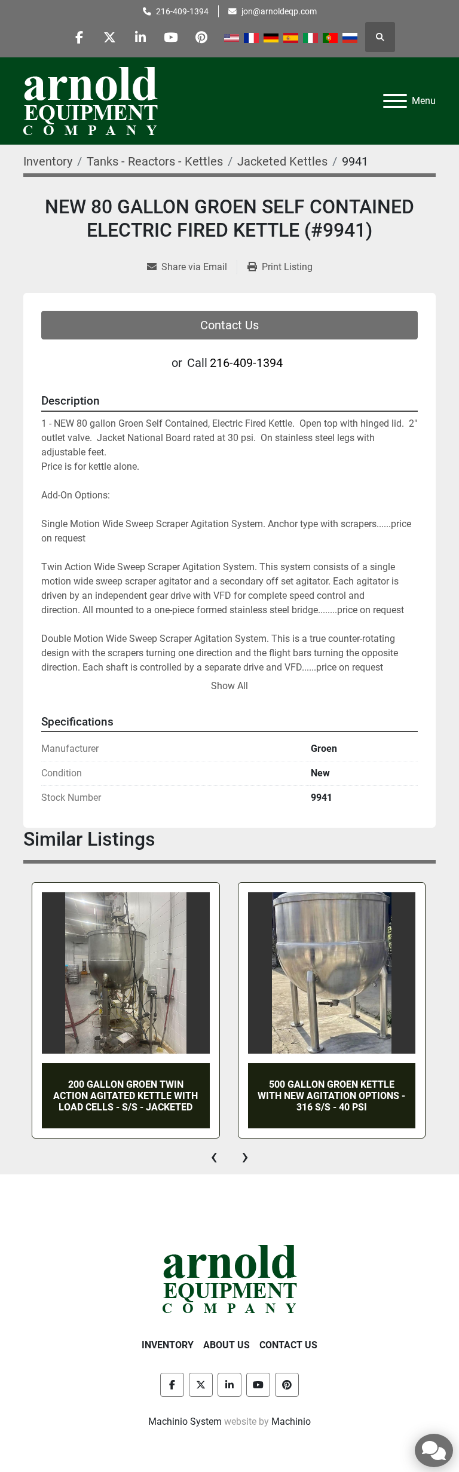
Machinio (291, 1421)
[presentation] (214, 1156)
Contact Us (229, 325)
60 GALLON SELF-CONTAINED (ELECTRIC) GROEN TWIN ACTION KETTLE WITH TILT (365, 1096)
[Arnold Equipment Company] (230, 1278)
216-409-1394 (182, 11)
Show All (229, 685)
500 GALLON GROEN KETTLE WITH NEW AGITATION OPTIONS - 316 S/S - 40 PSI (160, 1096)
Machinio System (185, 1421)
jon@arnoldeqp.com (279, 11)
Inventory (168, 1345)
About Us (226, 1345)
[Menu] (395, 101)
